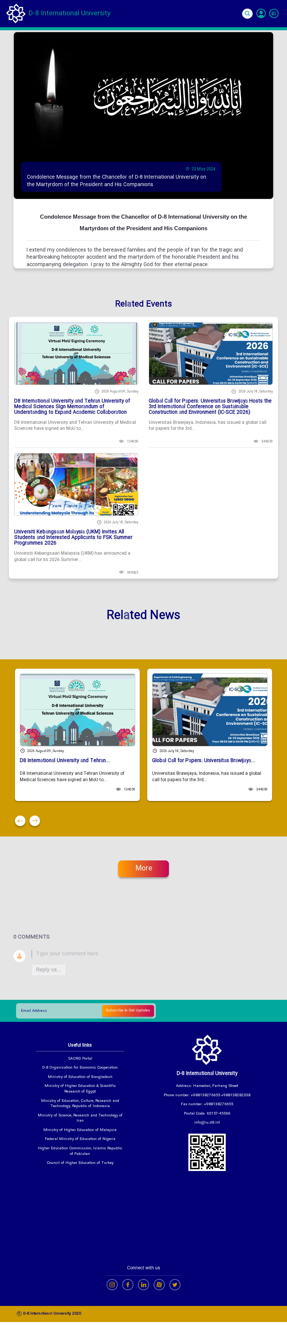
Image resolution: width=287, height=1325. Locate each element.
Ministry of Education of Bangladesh (80, 1077)
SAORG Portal (80, 1059)
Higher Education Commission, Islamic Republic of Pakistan (80, 1151)
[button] (20, 821)
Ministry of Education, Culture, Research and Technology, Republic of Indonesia (80, 1103)
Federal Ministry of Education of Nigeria (80, 1139)
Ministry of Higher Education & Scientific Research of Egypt (80, 1089)
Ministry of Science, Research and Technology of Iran (80, 1118)
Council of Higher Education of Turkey (80, 1163)
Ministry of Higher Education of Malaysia (80, 1130)
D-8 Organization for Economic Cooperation (80, 1068)
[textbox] (152, 954)
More (143, 868)
